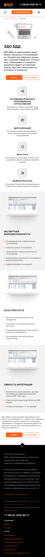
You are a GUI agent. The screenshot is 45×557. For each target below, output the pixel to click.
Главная (7, 18)
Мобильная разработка (13, 539)
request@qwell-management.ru (16, 494)
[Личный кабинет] (39, 12)
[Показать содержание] (5, 12)
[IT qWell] (8, 4)
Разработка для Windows (13, 542)
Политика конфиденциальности (14, 504)
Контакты (7, 528)
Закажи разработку (22, 12)
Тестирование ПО (11, 546)
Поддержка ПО (10, 549)
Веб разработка (10, 535)
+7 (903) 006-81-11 (30, 4)
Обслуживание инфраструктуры (16, 553)
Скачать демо (31, 77)
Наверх (22, 446)
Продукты (14, 18)
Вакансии (7, 524)
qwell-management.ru (34, 501)
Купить (14, 77)
